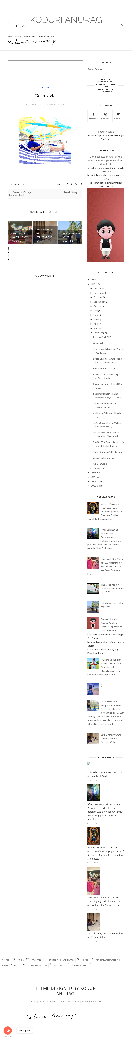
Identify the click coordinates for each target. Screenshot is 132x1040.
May (96, 319)
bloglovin (118, 119)
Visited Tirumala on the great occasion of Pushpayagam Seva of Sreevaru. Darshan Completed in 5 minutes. (105, 511)
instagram (106, 119)
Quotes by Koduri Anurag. (61, 960)
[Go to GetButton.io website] (8, 1037)
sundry (21, 960)
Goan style (98, 343)
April (96, 323)
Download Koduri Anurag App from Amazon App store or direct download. (106, 160)
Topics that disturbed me (108, 960)
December (99, 288)
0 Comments (17, 184)
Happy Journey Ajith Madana (107, 451)
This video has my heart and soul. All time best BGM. (112, 588)
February (98, 332)
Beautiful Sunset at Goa (105, 368)
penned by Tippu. (79, 965)
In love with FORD (102, 337)
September (99, 301)
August (97, 306)
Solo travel (59, 965)
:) (101, 685)
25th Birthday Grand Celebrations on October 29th (111, 738)
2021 (93, 472)
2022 (93, 284)
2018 (93, 485)
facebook (93, 119)
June (96, 314)
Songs (5, 965)
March (97, 328)
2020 (93, 476)
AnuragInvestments (37, 965)
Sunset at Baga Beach (104, 457)
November (99, 292)
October (98, 297)
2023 (93, 279)
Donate (17, 965)
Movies (84, 960)
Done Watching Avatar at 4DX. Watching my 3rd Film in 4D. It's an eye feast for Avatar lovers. (105, 566)
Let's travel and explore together (71, 237)
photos (45, 87)
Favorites (36, 960)
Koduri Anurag (66, 20)
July (96, 310)
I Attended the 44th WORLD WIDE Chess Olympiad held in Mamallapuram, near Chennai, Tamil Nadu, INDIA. (105, 667)
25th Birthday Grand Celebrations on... (45, 235)
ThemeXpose (11, 1038)
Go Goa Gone (100, 463)
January (97, 468)
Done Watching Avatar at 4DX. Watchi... (21, 237)
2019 (93, 481)
